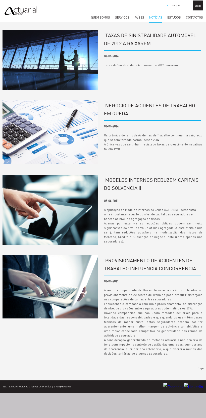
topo (201, 368)
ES (179, 5)
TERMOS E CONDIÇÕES (41, 386)
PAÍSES (139, 17)
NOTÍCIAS (155, 17)
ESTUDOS (174, 17)
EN (173, 5)
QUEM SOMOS (100, 17)
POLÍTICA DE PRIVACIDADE (15, 386)
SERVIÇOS (122, 17)
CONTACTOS (194, 17)
